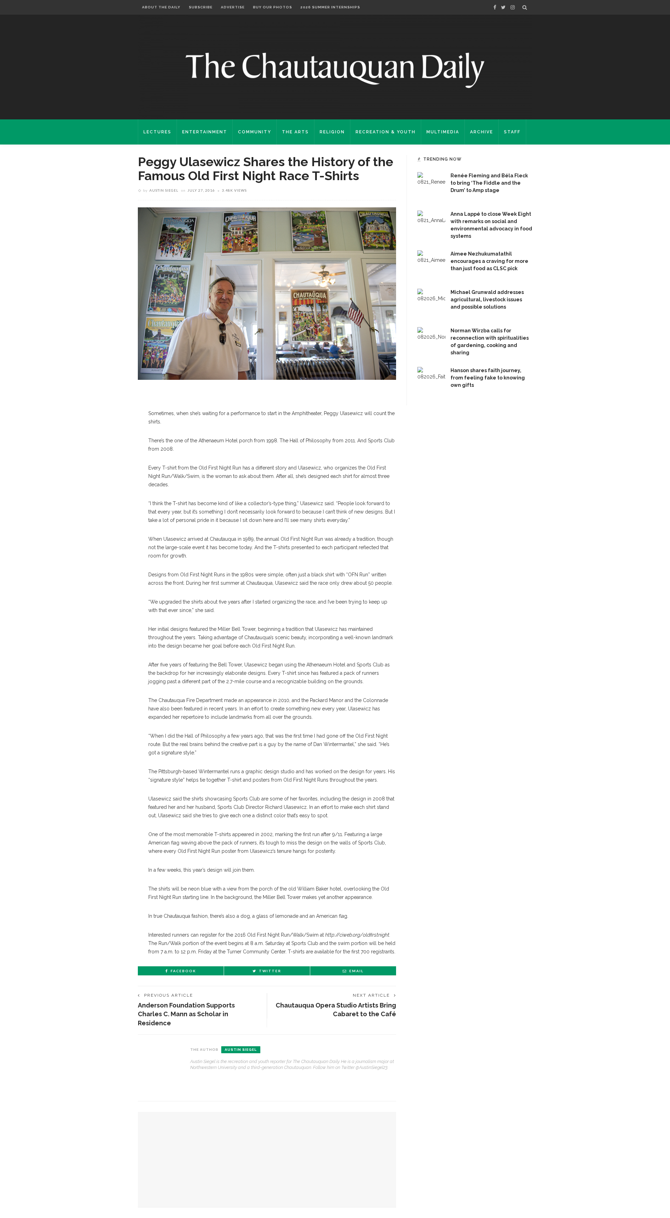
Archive (481, 132)
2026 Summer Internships (330, 7)
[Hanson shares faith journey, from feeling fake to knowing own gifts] (431, 380)
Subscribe (201, 7)
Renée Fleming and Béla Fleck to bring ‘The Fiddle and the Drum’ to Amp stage (489, 183)
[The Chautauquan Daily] (335, 70)
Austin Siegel (163, 190)
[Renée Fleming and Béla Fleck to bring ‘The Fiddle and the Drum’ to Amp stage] (431, 186)
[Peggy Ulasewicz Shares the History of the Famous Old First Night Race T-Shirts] (267, 293)
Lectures (157, 132)
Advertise (233, 7)
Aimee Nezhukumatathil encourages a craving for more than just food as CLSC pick (489, 261)
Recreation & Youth (386, 132)
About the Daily (161, 7)
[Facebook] (495, 7)
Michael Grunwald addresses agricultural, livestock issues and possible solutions (487, 299)
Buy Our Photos (272, 7)
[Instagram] (512, 7)
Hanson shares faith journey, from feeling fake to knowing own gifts (488, 378)
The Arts (295, 132)
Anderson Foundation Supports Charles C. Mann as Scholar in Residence (186, 1014)
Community (254, 132)
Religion (332, 132)
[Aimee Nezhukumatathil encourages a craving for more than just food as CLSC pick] (431, 264)
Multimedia (442, 132)
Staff (512, 132)
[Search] (524, 7)
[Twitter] (503, 7)
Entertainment (204, 132)
